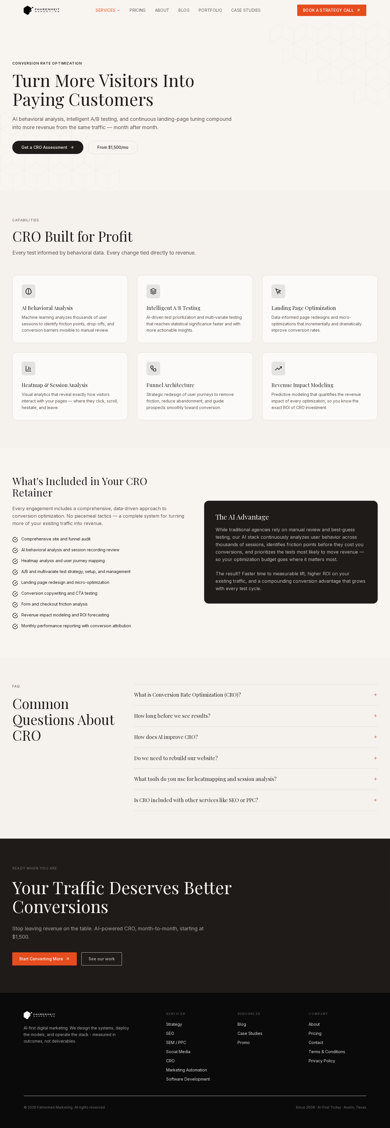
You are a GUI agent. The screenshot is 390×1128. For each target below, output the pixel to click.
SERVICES (105, 10)
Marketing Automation (186, 1069)
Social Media (178, 1051)
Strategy (174, 1024)
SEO (170, 1033)
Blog (183, 10)
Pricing (138, 10)
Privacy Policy (322, 1060)
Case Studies (246, 10)
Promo (244, 1042)
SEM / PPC (176, 1042)
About (162, 10)
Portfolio (210, 10)
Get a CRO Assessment (44, 147)
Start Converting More (41, 958)
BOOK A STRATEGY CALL (328, 10)
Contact (316, 1042)
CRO (170, 1060)
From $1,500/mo (112, 147)
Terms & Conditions (327, 1051)
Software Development (188, 1079)
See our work (102, 958)
